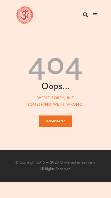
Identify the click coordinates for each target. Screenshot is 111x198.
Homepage (55, 121)
